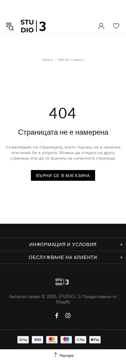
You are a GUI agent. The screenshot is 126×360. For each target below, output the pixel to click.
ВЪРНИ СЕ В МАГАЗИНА (63, 175)
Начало (47, 59)
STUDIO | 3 (35, 26)
